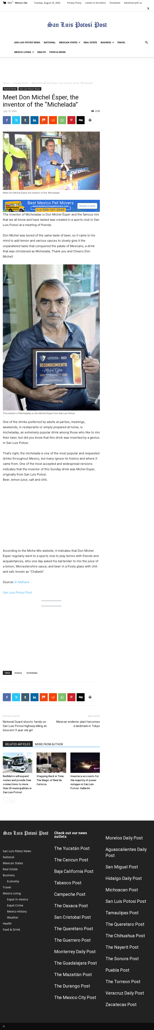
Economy (13, 881)
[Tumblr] (25, 120)
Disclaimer (115, 2)
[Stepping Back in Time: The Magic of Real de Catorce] (51, 763)
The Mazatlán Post (73, 974)
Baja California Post (73, 871)
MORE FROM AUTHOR (49, 744)
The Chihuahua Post (125, 935)
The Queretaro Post (124, 924)
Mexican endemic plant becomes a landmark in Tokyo (78, 724)
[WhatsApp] (62, 120)
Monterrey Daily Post (75, 951)
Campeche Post (69, 894)
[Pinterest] (71, 120)
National (50, 42)
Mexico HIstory (17, 911)
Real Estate (90, 42)
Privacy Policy (74, 2)
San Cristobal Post (72, 917)
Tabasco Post (67, 882)
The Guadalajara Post (75, 963)
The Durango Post (72, 986)
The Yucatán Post (72, 848)
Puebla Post (117, 970)
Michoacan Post (121, 889)
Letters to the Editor (95, 2)
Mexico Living (22, 52)
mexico (18, 672)
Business (106, 42)
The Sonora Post (122, 958)
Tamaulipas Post (122, 912)
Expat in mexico (17, 899)
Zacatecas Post (121, 1004)
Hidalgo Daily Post (123, 878)
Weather (12, 917)
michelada (31, 672)
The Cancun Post (71, 859)
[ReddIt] (53, 120)
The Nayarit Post (122, 947)
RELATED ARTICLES (17, 744)
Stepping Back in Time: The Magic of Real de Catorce (50, 780)
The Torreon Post (122, 981)
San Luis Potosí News (27, 42)
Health (41, 52)
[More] (90, 120)
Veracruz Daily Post (124, 993)
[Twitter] (148, 8)
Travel (121, 42)
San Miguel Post (121, 866)
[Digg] (81, 120)
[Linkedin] (34, 120)
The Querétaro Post (73, 928)
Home (6, 83)
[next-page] (11, 800)
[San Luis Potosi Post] (77, 24)
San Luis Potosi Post (17, 592)
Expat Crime (15, 905)
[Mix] (44, 120)
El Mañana (22, 582)
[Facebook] (7, 120)
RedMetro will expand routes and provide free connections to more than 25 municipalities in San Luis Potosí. (17, 784)
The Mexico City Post (75, 997)
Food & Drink (57, 52)
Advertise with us (133, 2)
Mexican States (68, 42)
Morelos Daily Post (124, 837)
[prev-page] (5, 800)
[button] (146, 42)
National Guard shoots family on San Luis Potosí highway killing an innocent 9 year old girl (25, 726)
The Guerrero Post (72, 940)
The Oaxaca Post (71, 905)
